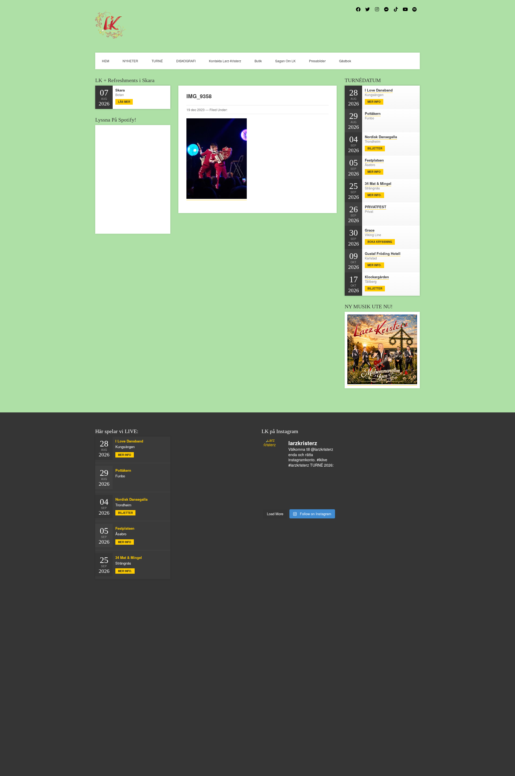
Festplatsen (374, 160)
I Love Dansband (379, 90)
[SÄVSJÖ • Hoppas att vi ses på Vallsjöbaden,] (308, 482)
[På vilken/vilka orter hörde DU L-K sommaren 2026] (290, 482)
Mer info (374, 102)
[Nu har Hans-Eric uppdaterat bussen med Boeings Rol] (272, 496)
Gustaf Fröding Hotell (382, 253)
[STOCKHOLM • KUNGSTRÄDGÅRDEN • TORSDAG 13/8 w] (290, 503)
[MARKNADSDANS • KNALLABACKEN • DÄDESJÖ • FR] (326, 482)
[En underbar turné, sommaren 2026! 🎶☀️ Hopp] (326, 475)
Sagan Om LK (285, 60)
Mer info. (374, 195)
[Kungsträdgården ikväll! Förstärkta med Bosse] (326, 496)
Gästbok (345, 60)
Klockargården (377, 276)
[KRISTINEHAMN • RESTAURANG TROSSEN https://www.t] (308, 496)
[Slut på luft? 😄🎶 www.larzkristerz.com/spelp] (272, 503)
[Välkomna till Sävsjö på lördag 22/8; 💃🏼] (272, 489)
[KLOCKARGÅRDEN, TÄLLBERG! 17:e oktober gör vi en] (308, 489)
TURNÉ (157, 60)
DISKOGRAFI (186, 60)
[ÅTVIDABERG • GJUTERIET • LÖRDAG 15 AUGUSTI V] (290, 496)
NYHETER (130, 60)
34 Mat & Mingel (378, 183)
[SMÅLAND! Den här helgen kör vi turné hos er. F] (272, 482)
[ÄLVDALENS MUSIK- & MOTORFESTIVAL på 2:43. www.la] (308, 503)
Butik (258, 60)
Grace (369, 230)
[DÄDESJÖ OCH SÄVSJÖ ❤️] (272, 475)
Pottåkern (373, 113)
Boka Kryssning (379, 242)
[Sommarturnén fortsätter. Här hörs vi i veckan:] (326, 503)
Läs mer (124, 102)
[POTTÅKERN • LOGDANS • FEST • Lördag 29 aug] (290, 475)
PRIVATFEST (375, 206)
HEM (105, 60)
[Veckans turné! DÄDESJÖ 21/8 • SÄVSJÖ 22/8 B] (290, 489)
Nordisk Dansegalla (381, 136)
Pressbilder (317, 60)
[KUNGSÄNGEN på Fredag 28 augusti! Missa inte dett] (308, 475)
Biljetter (374, 148)
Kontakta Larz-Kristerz (225, 60)
